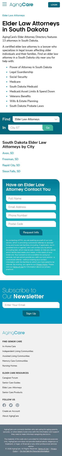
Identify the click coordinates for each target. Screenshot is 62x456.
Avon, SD (8, 153)
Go (48, 128)
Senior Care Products (12, 392)
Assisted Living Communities (16, 356)
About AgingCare (10, 416)
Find (6, 119)
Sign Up (31, 313)
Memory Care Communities (15, 360)
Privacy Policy (42, 264)
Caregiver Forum (10, 377)
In (4, 127)
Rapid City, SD (11, 165)
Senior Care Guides (11, 382)
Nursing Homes (9, 365)
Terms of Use (18, 267)
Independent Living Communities (17, 351)
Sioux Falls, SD (11, 171)
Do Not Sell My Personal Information (34, 451)
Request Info (31, 232)
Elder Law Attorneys (12, 387)
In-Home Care (9, 346)
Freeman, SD (10, 159)
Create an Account (11, 411)
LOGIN (54, 4)
